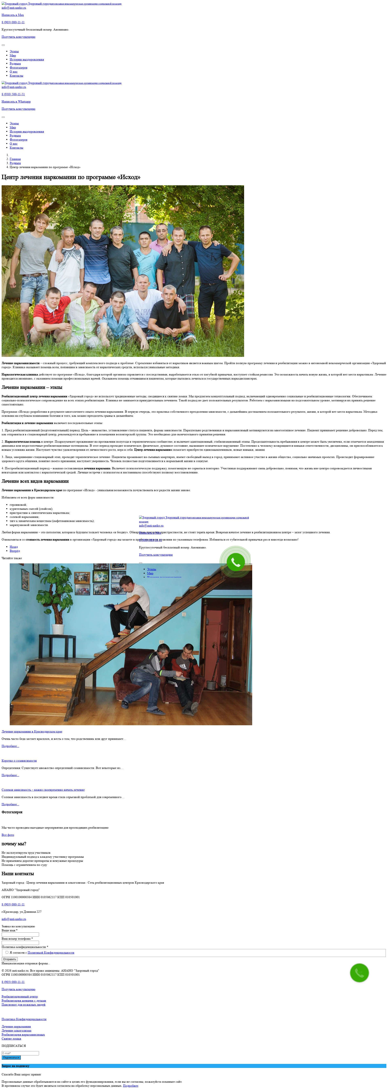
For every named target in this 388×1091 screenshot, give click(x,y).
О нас (14, 71)
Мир (13, 55)
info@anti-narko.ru (14, 8)
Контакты (16, 75)
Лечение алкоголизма (16, 1030)
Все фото (8, 835)
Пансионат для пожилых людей (23, 1004)
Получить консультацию (18, 37)
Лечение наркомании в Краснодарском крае (32, 731)
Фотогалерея (18, 67)
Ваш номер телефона (17, 938)
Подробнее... (10, 746)
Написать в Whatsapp (16, 101)
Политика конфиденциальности (25, 947)
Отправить (9, 959)
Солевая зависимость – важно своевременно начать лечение (43, 790)
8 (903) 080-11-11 (13, 22)
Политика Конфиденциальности (24, 1019)
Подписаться (11, 1057)
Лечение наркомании (16, 1026)
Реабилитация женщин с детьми (24, 1000)
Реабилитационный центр (20, 996)
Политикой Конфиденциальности (51, 952)
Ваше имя (10, 930)
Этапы (14, 51)
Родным (15, 63)
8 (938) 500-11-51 (13, 94)
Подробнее (130, 1086)
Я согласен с (42, 952)
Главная (15, 159)
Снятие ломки (11, 1038)
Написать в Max (13, 15)
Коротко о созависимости (19, 760)
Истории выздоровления (27, 59)
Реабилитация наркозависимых (23, 1034)
